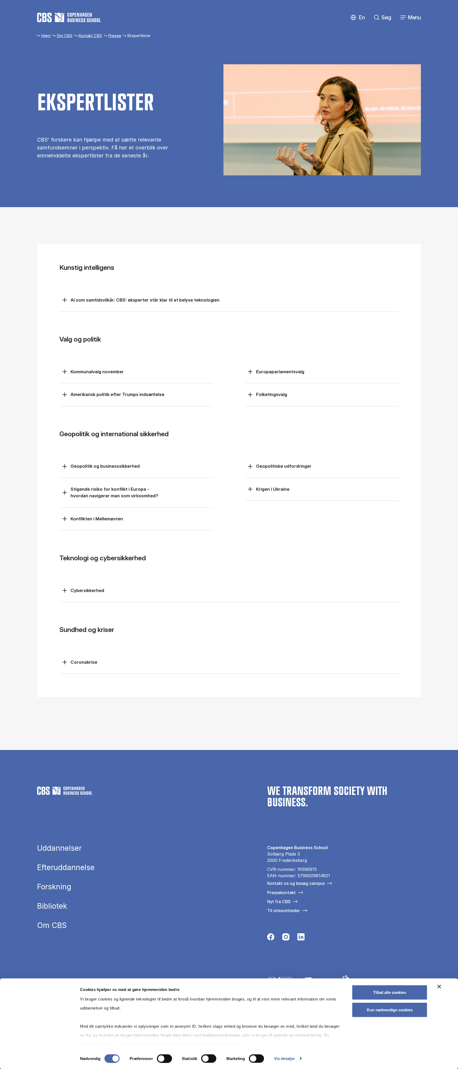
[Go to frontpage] (69, 17)
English (357, 17)
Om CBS (64, 35)
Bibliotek (52, 906)
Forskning (54, 886)
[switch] (164, 1058)
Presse (114, 35)
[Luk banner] (439, 987)
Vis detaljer (284, 1058)
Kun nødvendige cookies (390, 1009)
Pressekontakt (281, 892)
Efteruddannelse (66, 867)
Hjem (46, 35)
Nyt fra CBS (278, 901)
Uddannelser (59, 848)
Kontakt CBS (90, 35)
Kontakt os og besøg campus (296, 883)
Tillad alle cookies (389, 992)
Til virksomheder (283, 910)
